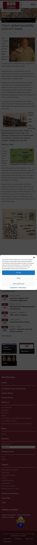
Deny (18, 278)
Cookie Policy (13, 287)
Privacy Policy (22, 287)
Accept (18, 273)
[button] (34, 258)
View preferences (18, 284)
